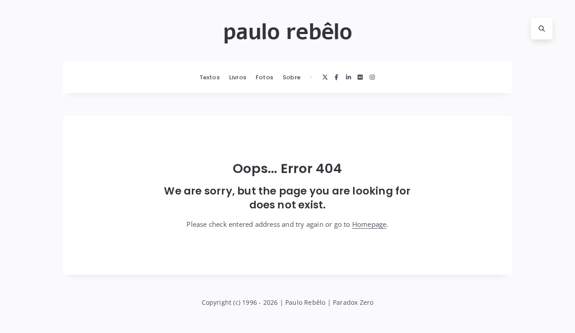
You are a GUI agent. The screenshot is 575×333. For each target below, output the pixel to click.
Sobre (292, 77)
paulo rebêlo (287, 32)
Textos (209, 77)
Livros (237, 77)
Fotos (264, 77)
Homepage (369, 224)
